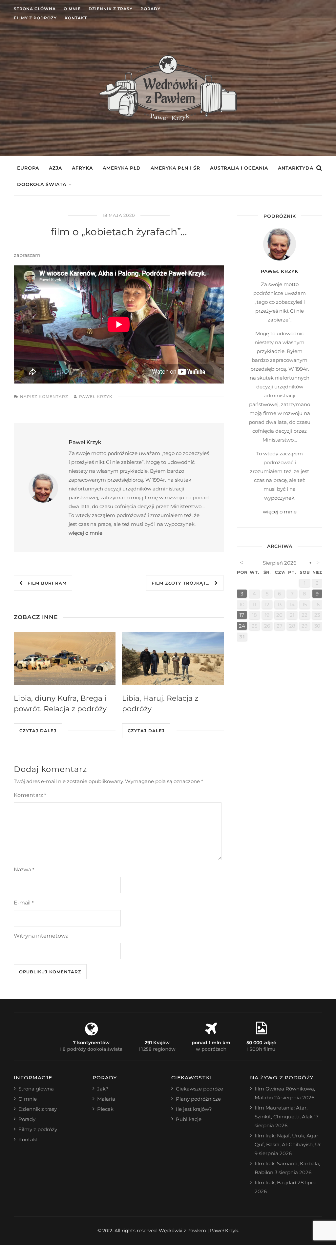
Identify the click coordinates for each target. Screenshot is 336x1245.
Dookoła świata (41, 184)
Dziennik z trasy (111, 8)
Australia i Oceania (239, 168)
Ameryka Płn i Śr (175, 168)
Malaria (106, 1099)
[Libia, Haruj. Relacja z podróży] (173, 658)
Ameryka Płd (122, 168)
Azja (55, 168)
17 (242, 615)
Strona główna (35, 8)
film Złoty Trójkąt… (183, 583)
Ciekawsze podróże (199, 1089)
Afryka (82, 168)
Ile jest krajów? (194, 1109)
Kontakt (76, 17)
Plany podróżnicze (198, 1099)
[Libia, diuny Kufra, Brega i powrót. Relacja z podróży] (65, 658)
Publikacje (188, 1119)
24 (242, 626)
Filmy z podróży (35, 17)
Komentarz (30, 795)
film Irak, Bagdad (275, 1182)
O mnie (72, 8)
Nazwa (24, 869)
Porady (150, 8)
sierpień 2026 (279, 563)
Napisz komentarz (44, 396)
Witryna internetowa (41, 936)
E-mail (23, 903)
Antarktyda (295, 168)
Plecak (105, 1109)
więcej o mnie (85, 533)
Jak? (103, 1089)
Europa (28, 168)
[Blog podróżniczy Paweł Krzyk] (168, 119)
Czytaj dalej (37, 730)
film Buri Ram (45, 583)
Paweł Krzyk (96, 396)
